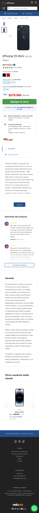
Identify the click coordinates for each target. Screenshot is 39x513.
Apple (20, 410)
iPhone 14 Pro (19, 412)
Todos (16, 18)
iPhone (10, 18)
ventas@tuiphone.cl (19, 478)
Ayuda (19, 461)
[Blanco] (12, 75)
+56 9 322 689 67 (19, 476)
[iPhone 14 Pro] (19, 397)
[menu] (3, 8)
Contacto (19, 473)
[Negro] (4, 75)
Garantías (19, 456)
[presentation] (6, 404)
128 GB (6, 82)
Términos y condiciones (19, 451)
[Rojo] (8, 75)
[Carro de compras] (36, 3)
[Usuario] (32, 3)
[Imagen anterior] (10, 35)
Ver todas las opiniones (19, 265)
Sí (4, 89)
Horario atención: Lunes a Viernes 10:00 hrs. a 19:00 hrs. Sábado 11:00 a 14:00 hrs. (19, 494)
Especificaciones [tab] (11, 154)
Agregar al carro (19, 101)
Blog (19, 458)
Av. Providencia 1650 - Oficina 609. (20, 491)
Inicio (3, 18)
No (7, 89)
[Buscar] (9, 8)
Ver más (19, 205)
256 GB (12, 82)
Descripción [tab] (10, 148)
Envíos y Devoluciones (19, 454)
